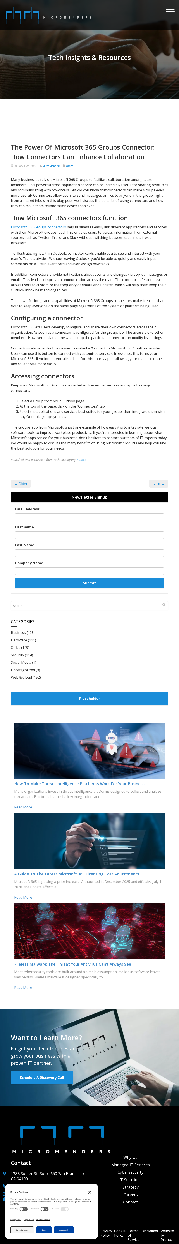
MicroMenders (51, 166)
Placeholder (89, 698)
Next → (159, 483)
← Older (21, 483)
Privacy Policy (106, 1233)
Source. (82, 459)
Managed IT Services (130, 1164)
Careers (130, 1194)
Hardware (19, 640)
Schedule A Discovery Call (42, 1077)
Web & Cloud (21, 677)
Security (17, 655)
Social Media (21, 662)
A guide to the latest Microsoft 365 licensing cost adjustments (76, 874)
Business (18, 632)
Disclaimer (149, 1230)
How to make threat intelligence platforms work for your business (79, 783)
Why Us (130, 1157)
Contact (130, 1202)
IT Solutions (130, 1179)
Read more (23, 807)
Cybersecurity (130, 1172)
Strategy (130, 1187)
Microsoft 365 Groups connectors (38, 227)
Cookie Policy (120, 1233)
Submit (89, 583)
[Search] (164, 604)
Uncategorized (23, 669)
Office (69, 166)
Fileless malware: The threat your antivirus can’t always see (72, 964)
